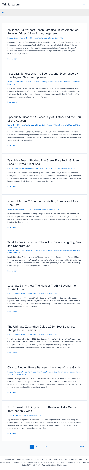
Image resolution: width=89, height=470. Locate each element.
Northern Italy (51, 372)
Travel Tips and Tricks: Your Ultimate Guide (42, 38)
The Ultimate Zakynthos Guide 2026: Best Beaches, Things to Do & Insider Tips (41, 328)
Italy (15, 372)
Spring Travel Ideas (14, 415)
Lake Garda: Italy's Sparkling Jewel (31, 372)
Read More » (12, 59)
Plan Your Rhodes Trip (29, 168)
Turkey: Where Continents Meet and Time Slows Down (34, 209)
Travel (22, 38)
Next (81, 446)
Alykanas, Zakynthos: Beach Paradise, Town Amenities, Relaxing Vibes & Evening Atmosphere (43, 31)
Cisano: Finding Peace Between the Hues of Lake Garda (43, 367)
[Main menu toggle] (84, 4)
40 (45, 446)
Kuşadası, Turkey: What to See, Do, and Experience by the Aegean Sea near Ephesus (42, 75)
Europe (10, 38)
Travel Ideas (33, 415)
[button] (3, 12)
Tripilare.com (11, 4)
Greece (16, 38)
